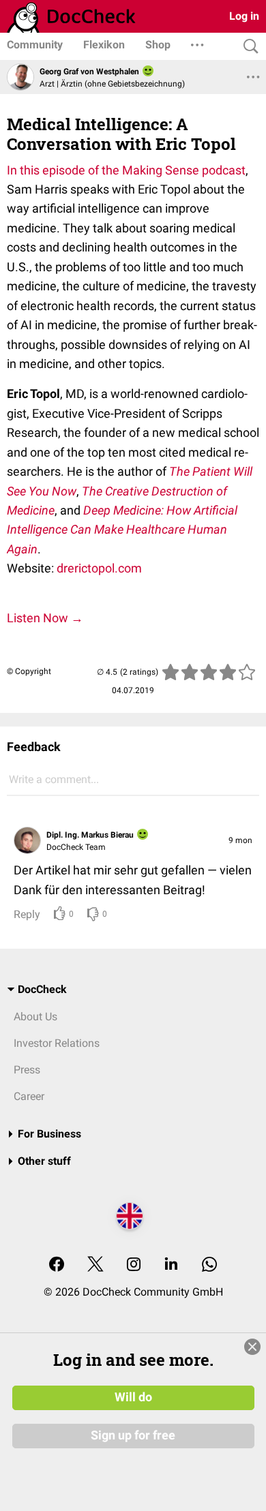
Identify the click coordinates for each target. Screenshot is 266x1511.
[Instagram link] (133, 1265)
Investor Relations (57, 1043)
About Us (35, 1016)
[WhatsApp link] (209, 1265)
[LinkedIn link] (171, 1265)
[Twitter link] (95, 1265)
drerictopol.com (99, 568)
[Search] (247, 46)
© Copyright (29, 671)
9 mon (240, 840)
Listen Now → (45, 618)
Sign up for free (133, 1435)
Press (27, 1069)
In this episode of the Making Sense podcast (126, 170)
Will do (133, 1397)
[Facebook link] (56, 1265)
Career (29, 1096)
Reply (27, 914)
